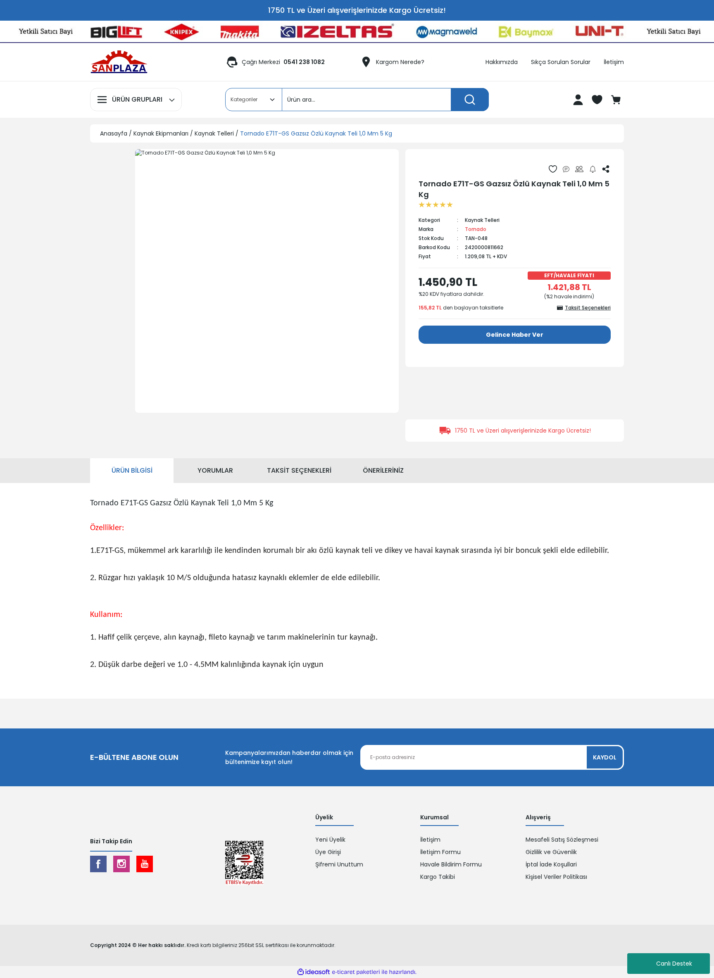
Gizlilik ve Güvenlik (551, 852)
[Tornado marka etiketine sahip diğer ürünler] (438, 168)
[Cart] (617, 99)
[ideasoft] (313, 972)
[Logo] (119, 62)
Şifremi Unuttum (339, 864)
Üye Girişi (328, 852)
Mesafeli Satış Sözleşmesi (562, 839)
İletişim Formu (440, 852)
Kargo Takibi (437, 877)
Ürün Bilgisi (132, 470)
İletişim (430, 839)
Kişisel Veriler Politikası (556, 877)
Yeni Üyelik (330, 839)
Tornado (475, 229)
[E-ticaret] (356, 972)
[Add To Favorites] (553, 169)
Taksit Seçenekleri (299, 470)
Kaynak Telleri (482, 220)
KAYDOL (604, 757)
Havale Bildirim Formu (451, 864)
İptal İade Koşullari (551, 864)
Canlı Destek (674, 963)
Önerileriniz (383, 470)
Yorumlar (215, 470)
